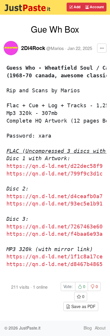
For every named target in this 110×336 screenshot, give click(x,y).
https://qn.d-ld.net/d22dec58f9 (54, 166)
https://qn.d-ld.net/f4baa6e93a (54, 234)
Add (76, 6)
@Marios (55, 48)
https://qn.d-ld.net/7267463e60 (54, 226)
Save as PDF (83, 306)
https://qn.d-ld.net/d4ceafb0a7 (54, 196)
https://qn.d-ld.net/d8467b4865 (54, 264)
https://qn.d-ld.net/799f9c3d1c (54, 173)
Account (96, 6)
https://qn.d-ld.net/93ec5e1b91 (54, 203)
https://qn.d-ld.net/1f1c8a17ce (54, 256)
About (100, 328)
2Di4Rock (33, 48)
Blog (88, 328)
